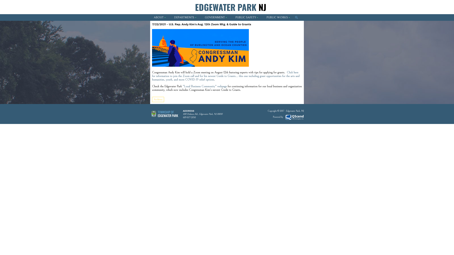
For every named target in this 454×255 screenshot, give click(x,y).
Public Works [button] (277, 17)
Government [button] (215, 17)
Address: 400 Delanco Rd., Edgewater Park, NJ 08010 (172, 8)
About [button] (159, 17)
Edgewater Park (230, 7)
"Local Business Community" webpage (205, 86)
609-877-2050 (189, 117)
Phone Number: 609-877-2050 (285, 8)
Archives (158, 99)
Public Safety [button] (245, 17)
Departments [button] (184, 17)
